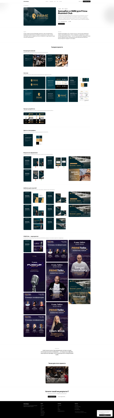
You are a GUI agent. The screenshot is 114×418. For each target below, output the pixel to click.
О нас (57, 1)
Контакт (60, 1)
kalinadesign (26, 403)
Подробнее (103, 413)
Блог (55, 1)
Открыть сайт (61, 23)
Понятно (105, 415)
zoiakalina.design (78, 406)
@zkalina (77, 405)
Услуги (47, 1)
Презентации (43, 412)
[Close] (111, 411)
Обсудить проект (87, 1)
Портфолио (51, 1)
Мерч (41, 406)
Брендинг (42, 405)
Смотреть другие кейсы (61, 396)
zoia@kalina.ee (78, 409)
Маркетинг (42, 408)
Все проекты (26, 5)
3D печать (42, 415)
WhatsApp (77, 408)
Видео (41, 409)
